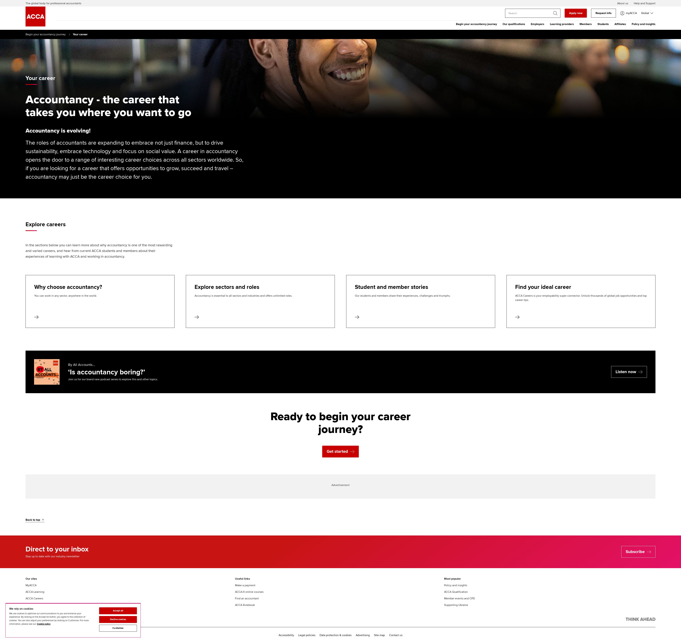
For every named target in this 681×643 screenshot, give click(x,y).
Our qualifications (514, 24)
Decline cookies (118, 619)
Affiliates (620, 24)
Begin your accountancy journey (476, 24)
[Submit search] (555, 13)
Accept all (118, 610)
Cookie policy (44, 624)
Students (603, 24)
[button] (647, 13)
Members (586, 24)
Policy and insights (643, 24)
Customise (117, 628)
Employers (537, 24)
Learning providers (562, 24)
